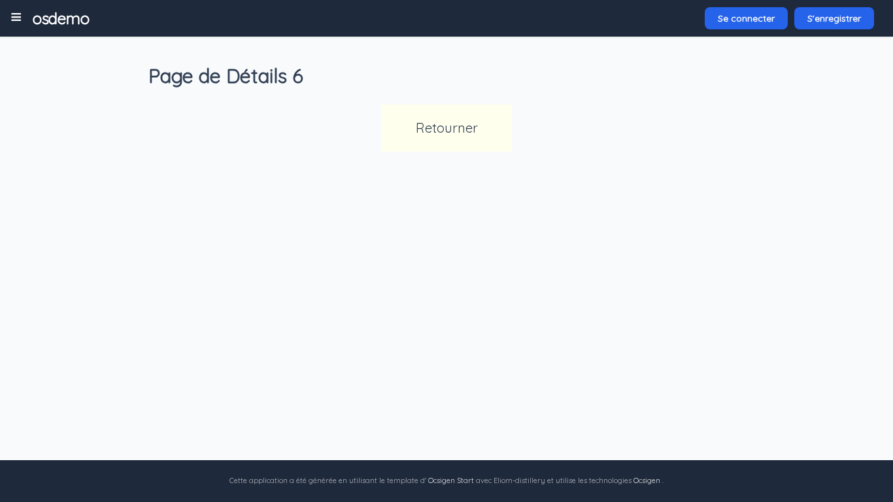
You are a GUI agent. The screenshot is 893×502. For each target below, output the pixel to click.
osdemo (61, 18)
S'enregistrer (834, 18)
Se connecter (746, 18)
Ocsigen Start (451, 480)
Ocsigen (647, 480)
